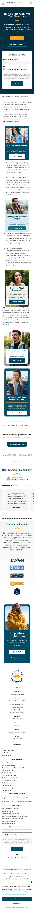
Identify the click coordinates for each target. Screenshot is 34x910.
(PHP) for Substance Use (9, 773)
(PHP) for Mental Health (9, 780)
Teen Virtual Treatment (9, 821)
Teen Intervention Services (10, 808)
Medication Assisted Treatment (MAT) (13, 768)
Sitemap (6, 874)
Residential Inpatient (8, 770)
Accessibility (14, 874)
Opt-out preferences (10, 907)
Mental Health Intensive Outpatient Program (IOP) (17, 801)
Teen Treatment (17, 805)
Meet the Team (6, 755)
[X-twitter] (25, 857)
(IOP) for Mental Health (9, 783)
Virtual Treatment (7, 785)
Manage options (17, 903)
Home (3, 96)
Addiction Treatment (17, 759)
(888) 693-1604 (17, 719)
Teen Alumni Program (8, 823)
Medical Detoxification (8, 765)
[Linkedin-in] (18, 857)
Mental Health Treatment (9, 778)
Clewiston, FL (7, 425)
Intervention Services (8, 763)
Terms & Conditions (24, 879)
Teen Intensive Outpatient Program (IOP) (14, 818)
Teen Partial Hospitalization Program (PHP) (15, 816)
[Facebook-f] (8, 857)
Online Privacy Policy (11, 879)
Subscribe (17, 849)
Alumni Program (6, 790)
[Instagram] (12, 857)
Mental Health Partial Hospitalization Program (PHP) (16, 797)
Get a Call (17, 83)
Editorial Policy (24, 874)
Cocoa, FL (29, 425)
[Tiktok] (22, 857)
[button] (31, 882)
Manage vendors (7, 894)
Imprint (26, 907)
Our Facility (5, 753)
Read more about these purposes (18, 894)
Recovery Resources (8, 750)
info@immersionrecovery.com (17, 732)
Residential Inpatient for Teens (11, 813)
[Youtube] (15, 857)
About (3, 748)
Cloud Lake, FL (18, 425)
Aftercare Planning (7, 788)
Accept (17, 899)
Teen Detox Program (8, 811)
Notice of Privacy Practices (17, 876)
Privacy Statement (20, 907)
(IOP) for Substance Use (9, 775)
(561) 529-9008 (17, 739)
